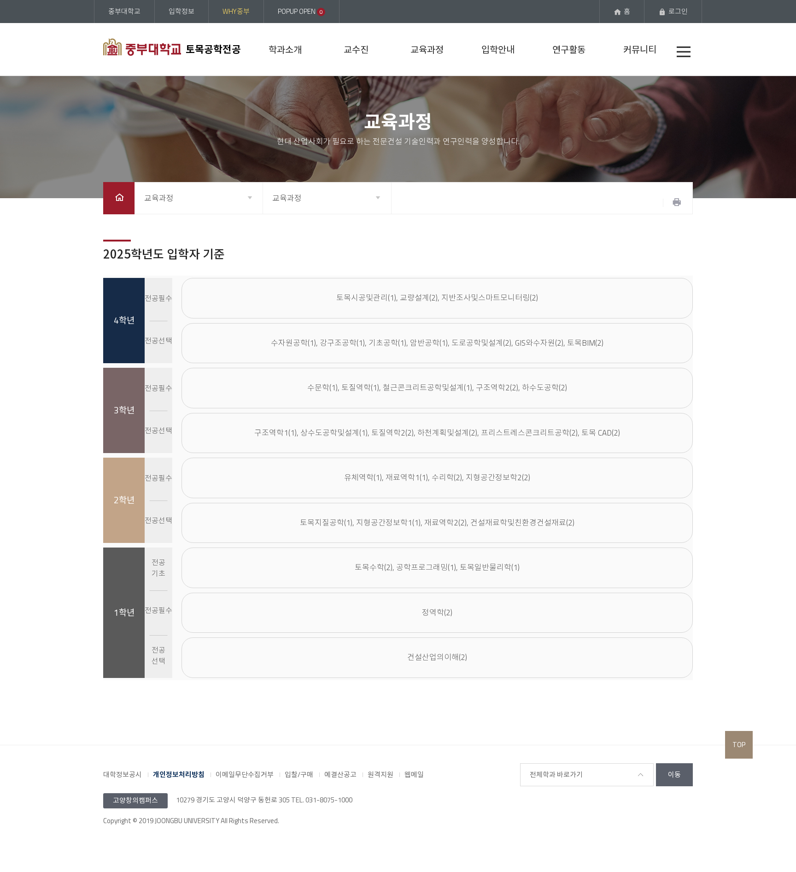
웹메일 (414, 774)
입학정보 (181, 11)
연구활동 (568, 49)
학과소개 (285, 49)
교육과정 (427, 49)
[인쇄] (676, 203)
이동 (674, 774)
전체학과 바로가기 (556, 774)
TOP (738, 744)
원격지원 (380, 774)
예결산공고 (340, 774)
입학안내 (498, 49)
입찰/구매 (299, 774)
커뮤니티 (639, 49)
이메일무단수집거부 (245, 774)
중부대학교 (124, 11)
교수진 (356, 49)
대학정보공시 (122, 774)
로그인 (678, 11)
